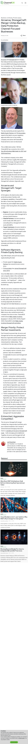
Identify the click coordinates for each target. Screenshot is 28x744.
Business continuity (6, 18)
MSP (2, 478)
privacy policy (22, 738)
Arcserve (3, 59)
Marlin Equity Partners (7, 133)
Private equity (17, 18)
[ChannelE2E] (8, 3)
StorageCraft (13, 59)
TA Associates (21, 133)
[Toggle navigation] (25, 3)
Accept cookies (14, 742)
